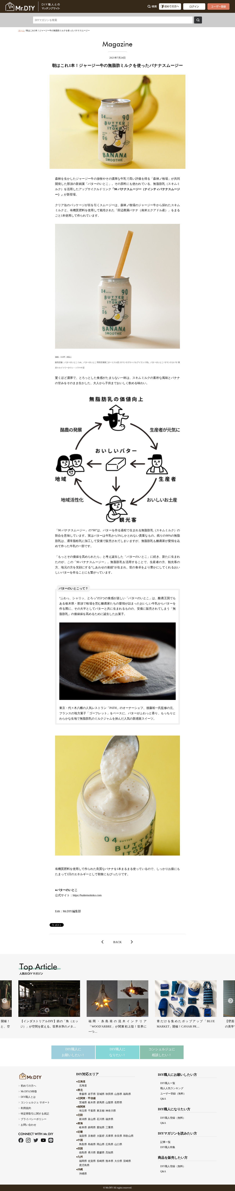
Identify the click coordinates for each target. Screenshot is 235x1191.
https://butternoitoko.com (87, 895)
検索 (198, 20)
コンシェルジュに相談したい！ (162, 1052)
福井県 (109, 1119)
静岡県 (92, 1127)
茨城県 (83, 1102)
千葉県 (92, 1110)
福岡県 (83, 1160)
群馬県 (100, 1102)
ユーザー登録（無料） (173, 1093)
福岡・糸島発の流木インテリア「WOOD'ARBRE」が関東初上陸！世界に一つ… (117, 1026)
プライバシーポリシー (33, 1119)
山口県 (118, 1144)
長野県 (118, 1102)
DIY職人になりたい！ (117, 1052)
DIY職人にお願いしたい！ (73, 1052)
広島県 (109, 1144)
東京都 (100, 1110)
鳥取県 (83, 1144)
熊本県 (109, 1160)
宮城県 (100, 1093)
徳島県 (83, 1152)
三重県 (109, 1127)
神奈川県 (111, 1110)
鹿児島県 (84, 1165)
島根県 (92, 1144)
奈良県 (118, 1135)
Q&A (163, 1098)
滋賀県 (83, 1135)
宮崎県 (127, 1160)
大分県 (118, 1160)
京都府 (92, 1135)
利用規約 (26, 1108)
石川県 (100, 1119)
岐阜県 (83, 1127)
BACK (117, 942)
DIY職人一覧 (167, 1083)
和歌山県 (128, 1135)
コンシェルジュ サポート (35, 1102)
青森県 (83, 1093)
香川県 (92, 1152)
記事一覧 (165, 1142)
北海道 (83, 1085)
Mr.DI (108, 1187)
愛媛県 (100, 1152)
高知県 (109, 1152)
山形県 (118, 1093)
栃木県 (92, 1102)
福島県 (127, 1093)
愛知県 (100, 1127)
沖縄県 (83, 1173)
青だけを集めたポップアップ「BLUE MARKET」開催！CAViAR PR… (186, 1024)
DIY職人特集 (167, 1147)
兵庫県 (109, 1135)
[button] (230, 1000)
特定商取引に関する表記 (35, 1113)
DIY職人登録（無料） (172, 1117)
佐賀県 (92, 1160)
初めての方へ (28, 1085)
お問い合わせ (28, 1124)
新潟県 (83, 1119)
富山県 (92, 1119)
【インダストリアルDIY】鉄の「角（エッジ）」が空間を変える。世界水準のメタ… (49, 1024)
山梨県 (109, 1102)
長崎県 (100, 1160)
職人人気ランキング (171, 1088)
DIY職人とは (28, 1096)
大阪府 (100, 1135)
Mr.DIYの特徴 (29, 1091)
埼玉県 (83, 1110)
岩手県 (92, 1093)
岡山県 (100, 1144)
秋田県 (109, 1093)
